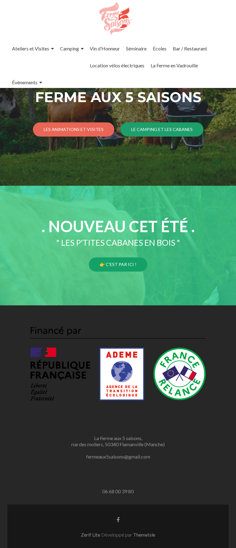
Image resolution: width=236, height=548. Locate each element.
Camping (69, 48)
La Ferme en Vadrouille (174, 65)
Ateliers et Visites (30, 48)
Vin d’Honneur (105, 48)
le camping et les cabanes (162, 129)
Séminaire (136, 48)
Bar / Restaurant (190, 48)
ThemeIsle (144, 535)
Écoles (160, 48)
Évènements (24, 82)
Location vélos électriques (117, 65)
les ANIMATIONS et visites (74, 129)
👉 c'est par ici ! (118, 264)
